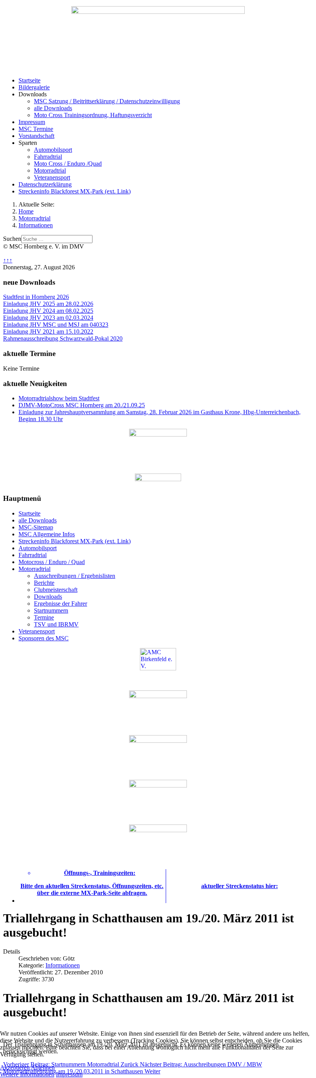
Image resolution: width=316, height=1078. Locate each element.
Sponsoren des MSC (43, 638)
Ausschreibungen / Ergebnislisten (74, 576)
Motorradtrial (50, 170)
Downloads (48, 596)
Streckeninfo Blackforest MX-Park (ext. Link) (74, 191)
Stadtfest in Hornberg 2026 (36, 297)
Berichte (44, 582)
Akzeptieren (15, 1067)
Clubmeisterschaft (55, 589)
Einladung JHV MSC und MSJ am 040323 (55, 324)
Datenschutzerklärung (45, 184)
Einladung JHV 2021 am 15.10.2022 (48, 331)
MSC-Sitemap (35, 527)
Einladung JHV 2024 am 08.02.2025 (48, 310)
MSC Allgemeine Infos (46, 534)
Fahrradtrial (48, 156)
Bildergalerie (34, 87)
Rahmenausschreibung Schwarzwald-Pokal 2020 (63, 338)
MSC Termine (35, 129)
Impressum (31, 122)
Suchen (12, 238)
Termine (44, 617)
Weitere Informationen (27, 1074)
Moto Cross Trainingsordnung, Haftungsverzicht (93, 115)
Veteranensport (52, 177)
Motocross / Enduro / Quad (51, 562)
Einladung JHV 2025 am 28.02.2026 (48, 304)
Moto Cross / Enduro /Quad (68, 163)
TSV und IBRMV (56, 624)
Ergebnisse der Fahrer (60, 603)
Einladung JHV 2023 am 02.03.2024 (48, 317)
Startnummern (51, 610)
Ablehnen (43, 1067)
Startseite (29, 80)
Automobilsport (53, 149)
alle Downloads (53, 108)
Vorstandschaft (36, 136)
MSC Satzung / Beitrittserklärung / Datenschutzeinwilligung (107, 101)
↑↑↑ (7, 260)
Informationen (62, 965)
